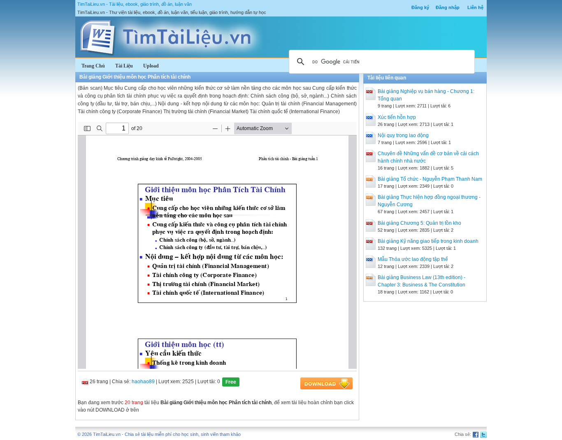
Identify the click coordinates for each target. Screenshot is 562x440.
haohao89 (143, 381)
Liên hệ (475, 7)
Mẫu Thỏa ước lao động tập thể (413, 259)
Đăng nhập (448, 7)
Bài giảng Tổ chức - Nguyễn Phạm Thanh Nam (430, 179)
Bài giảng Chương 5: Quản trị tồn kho (419, 223)
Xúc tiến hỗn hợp (397, 117)
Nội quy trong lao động (403, 135)
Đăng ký (420, 7)
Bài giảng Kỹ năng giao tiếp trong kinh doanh (428, 241)
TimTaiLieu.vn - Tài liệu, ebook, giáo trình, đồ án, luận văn (134, 4)
